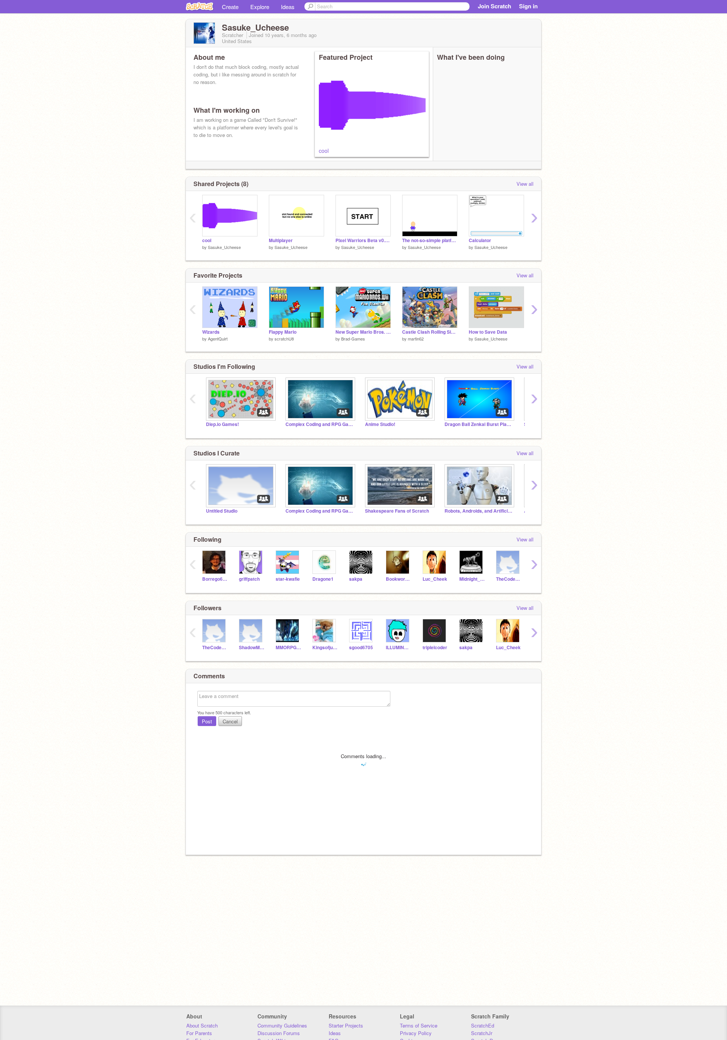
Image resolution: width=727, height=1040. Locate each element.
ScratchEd (482, 1025)
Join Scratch (494, 6)
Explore (259, 7)
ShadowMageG (251, 647)
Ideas (288, 7)
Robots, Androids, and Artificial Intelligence (479, 511)
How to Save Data (488, 332)
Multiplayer (281, 240)
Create (230, 7)
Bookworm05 (398, 579)
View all (525, 183)
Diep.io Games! (222, 424)
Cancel (230, 721)
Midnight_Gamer (472, 579)
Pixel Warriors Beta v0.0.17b (363, 240)
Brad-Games (353, 339)
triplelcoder (435, 647)
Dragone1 (323, 579)
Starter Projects (346, 1025)
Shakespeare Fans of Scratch (397, 511)
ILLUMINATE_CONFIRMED (398, 647)
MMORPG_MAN (288, 647)
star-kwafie (288, 579)
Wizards (211, 332)
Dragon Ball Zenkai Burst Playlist (479, 424)
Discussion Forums (278, 1033)
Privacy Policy (416, 1033)
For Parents (199, 1033)
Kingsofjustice (325, 647)
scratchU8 (284, 339)
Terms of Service (418, 1025)
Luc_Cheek (435, 579)
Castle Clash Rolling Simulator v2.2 (429, 332)
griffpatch (249, 579)
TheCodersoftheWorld (508, 579)
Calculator (480, 240)
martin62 (416, 339)
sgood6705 (361, 647)
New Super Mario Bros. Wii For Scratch (363, 332)
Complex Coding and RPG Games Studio (319, 424)
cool (324, 150)
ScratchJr (481, 1033)
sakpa (355, 579)
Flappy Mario (282, 332)
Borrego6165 (215, 579)
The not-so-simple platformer (429, 240)
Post (207, 721)
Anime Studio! (380, 424)
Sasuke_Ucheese (224, 247)
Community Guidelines (282, 1025)
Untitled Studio (221, 511)
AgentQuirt (218, 339)
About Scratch (202, 1025)
